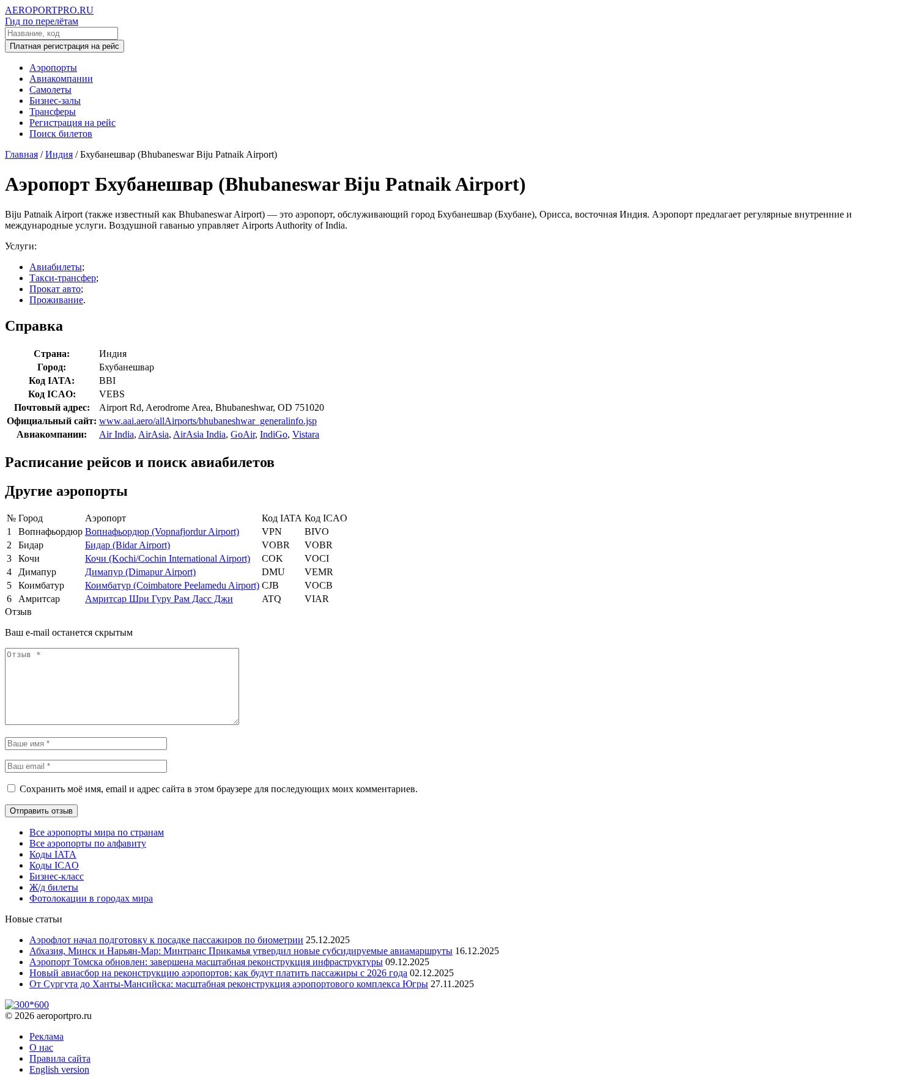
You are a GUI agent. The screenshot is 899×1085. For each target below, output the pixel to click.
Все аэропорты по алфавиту (87, 843)
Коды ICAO (54, 865)
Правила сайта (60, 1058)
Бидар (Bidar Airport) (127, 545)
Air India (116, 434)
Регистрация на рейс (72, 122)
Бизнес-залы (55, 100)
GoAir (243, 434)
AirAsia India (199, 434)
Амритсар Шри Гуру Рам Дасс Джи (159, 599)
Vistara (305, 434)
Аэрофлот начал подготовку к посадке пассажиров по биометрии (166, 940)
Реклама (46, 1036)
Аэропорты (53, 67)
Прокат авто (55, 289)
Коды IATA (52, 854)
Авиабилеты (55, 267)
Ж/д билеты (53, 887)
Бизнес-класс (56, 876)
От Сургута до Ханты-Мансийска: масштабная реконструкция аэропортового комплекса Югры (228, 984)
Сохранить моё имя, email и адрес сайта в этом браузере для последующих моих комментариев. (219, 789)
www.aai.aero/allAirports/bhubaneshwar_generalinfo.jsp (208, 421)
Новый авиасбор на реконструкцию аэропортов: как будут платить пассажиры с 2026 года (218, 973)
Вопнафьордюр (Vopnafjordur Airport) (162, 531)
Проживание (56, 300)
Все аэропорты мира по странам (96, 832)
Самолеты (50, 89)
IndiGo (273, 434)
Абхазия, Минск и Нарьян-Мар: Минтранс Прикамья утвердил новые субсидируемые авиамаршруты (241, 951)
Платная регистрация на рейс (64, 46)
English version (59, 1069)
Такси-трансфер (62, 278)
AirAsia (153, 434)
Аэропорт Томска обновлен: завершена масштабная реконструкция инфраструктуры (206, 962)
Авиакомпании (61, 78)
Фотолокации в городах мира (91, 898)
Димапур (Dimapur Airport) (140, 572)
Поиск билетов (60, 133)
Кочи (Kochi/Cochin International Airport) (167, 558)
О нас (41, 1047)
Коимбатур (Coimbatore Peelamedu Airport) (172, 585)
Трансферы (52, 111)
